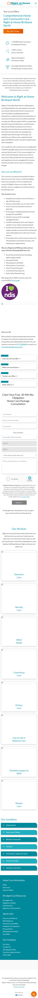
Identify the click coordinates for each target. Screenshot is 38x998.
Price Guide (15, 280)
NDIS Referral (8, 921)
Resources (6, 887)
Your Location (18, 433)
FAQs (5, 885)
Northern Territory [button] (13, 868)
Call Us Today (14, 31)
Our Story (6, 944)
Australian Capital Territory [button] (17, 854)
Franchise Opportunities (11, 952)
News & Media (8, 890)
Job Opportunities (9, 950)
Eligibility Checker (9, 903)
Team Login (7, 955)
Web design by (19, 992)
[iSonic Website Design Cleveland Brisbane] (19, 995)
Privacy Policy (26, 497)
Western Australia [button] (13, 839)
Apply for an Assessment (11, 908)
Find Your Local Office (10, 924)
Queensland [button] (11, 825)
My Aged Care (8, 900)
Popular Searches (19, 987)
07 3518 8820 (22, 344)
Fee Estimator (8, 906)
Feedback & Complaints (11, 926)
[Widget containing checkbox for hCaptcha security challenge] (19, 478)
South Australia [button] (12, 861)
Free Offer (6, 934)
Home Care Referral (10, 918)
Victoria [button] (9, 846)
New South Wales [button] (13, 832)
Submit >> (19, 503)
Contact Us (7, 947)
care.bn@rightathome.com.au (12, 347)
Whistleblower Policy (10, 931)
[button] (36, 3)
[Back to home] (19, 3)
